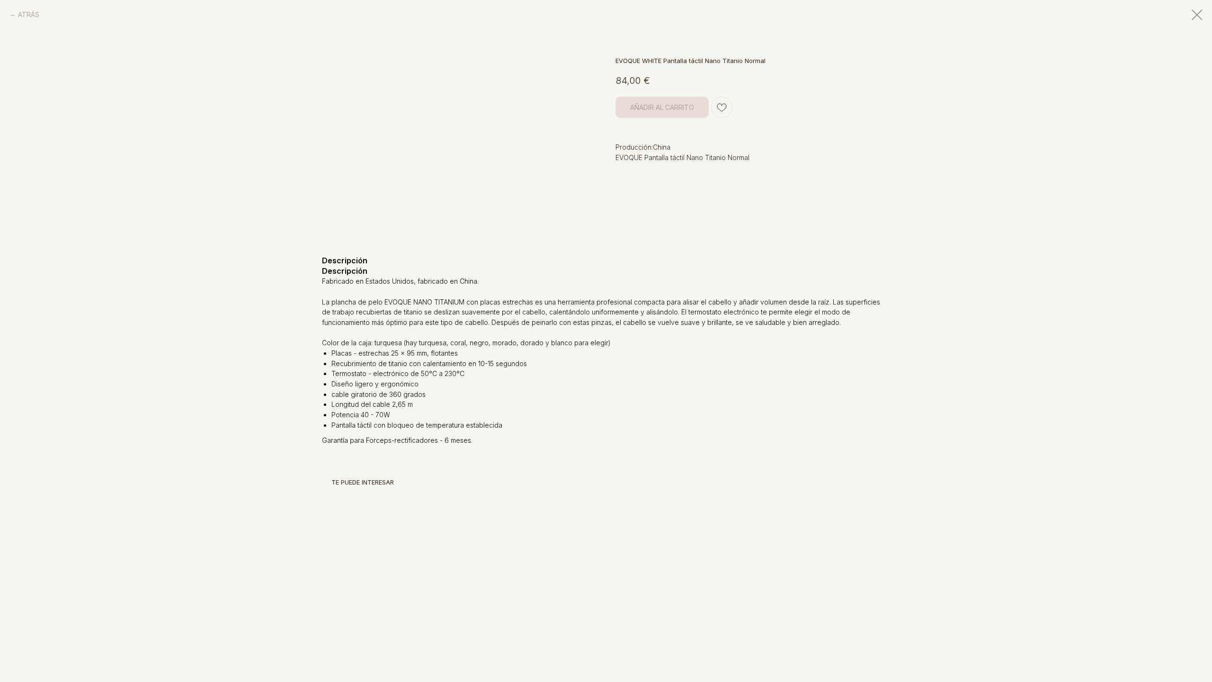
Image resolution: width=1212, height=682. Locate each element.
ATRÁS (28, 14)
